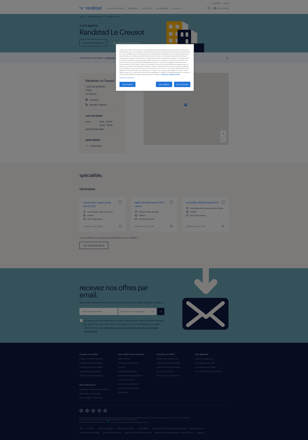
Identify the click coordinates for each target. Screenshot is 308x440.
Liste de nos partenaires (126, 77)
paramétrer (127, 84)
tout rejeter (164, 84)
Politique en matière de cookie (170, 74)
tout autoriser (182, 84)
